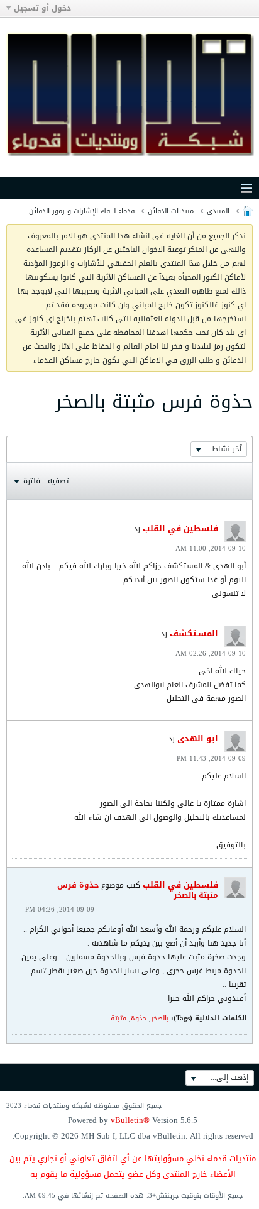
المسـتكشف (194, 633)
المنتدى (218, 211)
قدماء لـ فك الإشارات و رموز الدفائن (82, 211)
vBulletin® (130, 1120)
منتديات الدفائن (171, 211)
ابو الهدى (197, 738)
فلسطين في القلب (180, 528)
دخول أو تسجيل (42, 8)
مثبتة (118, 1018)
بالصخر (159, 1018)
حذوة (138, 1018)
